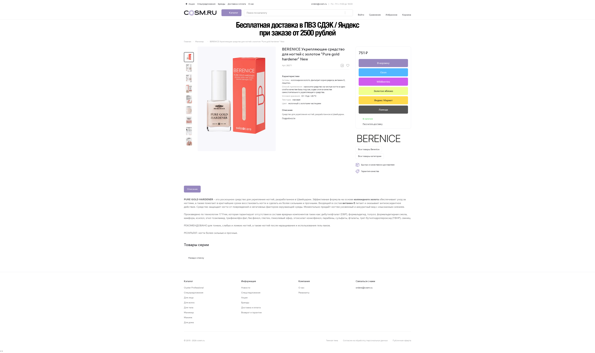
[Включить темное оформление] (410, 4)
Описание (192, 189)
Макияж (188, 317)
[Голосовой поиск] (341, 12)
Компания (304, 281)
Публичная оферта (402, 340)
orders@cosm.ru (319, 4)
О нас (301, 287)
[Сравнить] (342, 65)
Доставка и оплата (251, 307)
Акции (244, 297)
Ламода (383, 109)
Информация (248, 281)
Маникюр (189, 312)
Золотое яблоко (383, 91)
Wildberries (383, 81)
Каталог (188, 281)
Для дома (189, 322)
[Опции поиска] (334, 12)
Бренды (245, 302)
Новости (245, 287)
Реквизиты (303, 292)
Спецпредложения (193, 292)
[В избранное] (347, 65)
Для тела (188, 307)
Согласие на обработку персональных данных (365, 340)
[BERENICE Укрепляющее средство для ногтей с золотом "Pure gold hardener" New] (237, 99)
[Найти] (349, 12)
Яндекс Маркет (383, 100)
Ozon (383, 72)
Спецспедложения (250, 292)
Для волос (189, 302)
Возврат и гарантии (251, 312)
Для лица (189, 297)
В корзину (383, 63)
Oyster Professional (194, 287)
